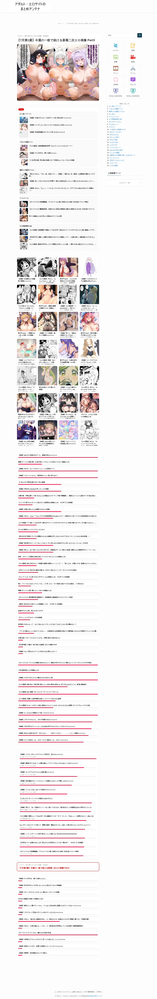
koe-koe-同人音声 (116, 150)
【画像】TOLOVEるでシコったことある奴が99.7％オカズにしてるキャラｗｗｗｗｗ (46, 726)
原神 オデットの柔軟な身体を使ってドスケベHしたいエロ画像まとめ (42, 557)
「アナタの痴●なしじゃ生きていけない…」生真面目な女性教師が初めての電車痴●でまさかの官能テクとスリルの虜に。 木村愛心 (58, 631)
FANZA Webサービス (95, 996)
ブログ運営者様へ (89, 992)
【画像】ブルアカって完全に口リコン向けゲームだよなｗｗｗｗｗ (40, 912)
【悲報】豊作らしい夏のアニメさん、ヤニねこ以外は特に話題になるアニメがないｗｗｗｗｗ (49, 905)
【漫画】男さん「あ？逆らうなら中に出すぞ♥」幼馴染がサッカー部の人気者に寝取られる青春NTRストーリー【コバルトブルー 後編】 (58, 550)
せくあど (112, 114)
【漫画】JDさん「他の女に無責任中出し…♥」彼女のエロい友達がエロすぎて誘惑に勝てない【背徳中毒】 (54, 919)
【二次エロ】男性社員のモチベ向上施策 (31, 482)
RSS (99, 992)
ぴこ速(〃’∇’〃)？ (115, 106)
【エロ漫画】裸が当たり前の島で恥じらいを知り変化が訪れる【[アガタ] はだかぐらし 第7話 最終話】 (52, 684)
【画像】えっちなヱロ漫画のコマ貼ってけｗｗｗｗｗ (36, 713)
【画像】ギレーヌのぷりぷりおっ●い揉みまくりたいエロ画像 (38, 892)
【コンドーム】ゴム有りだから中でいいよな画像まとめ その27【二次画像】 (44, 577)
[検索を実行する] (139, 35)
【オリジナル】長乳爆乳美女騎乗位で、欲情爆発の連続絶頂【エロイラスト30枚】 (46, 597)
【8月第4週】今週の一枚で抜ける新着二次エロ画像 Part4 (37, 644)
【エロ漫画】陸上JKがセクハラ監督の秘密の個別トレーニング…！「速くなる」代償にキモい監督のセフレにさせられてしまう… (58, 563)
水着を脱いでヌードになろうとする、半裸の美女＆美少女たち (39, 638)
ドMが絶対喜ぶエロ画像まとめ (28, 670)
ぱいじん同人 (114, 137)
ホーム (60, 23)
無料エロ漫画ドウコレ (117, 111)
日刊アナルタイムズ (117, 160)
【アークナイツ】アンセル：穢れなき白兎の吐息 (34, 933)
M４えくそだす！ (116, 132)
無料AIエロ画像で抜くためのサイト (122, 155)
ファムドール (113, 117)
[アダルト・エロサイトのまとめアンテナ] (30, 6)
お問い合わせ (76, 992)
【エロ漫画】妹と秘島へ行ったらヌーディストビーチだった (38, 692)
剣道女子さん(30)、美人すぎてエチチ (30, 611)
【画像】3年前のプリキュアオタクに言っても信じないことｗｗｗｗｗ (41, 939)
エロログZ (113, 145)
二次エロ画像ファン (116, 109)
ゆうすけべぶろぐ (115, 122)
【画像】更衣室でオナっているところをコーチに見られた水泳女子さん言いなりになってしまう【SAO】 (53, 543)
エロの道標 (114, 165)
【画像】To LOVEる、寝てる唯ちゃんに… (32, 878)
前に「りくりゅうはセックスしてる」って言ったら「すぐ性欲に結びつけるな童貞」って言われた (51, 584)
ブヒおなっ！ (113, 124)
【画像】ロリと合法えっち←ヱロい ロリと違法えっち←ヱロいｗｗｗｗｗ (43, 740)
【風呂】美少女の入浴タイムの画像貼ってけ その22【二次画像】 (40, 604)
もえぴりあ (114, 142)
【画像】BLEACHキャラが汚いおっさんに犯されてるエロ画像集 (40, 885)
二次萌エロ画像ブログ (118, 129)
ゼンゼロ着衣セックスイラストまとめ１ (31, 529)
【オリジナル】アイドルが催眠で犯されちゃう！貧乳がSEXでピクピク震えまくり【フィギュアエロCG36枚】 (55, 663)
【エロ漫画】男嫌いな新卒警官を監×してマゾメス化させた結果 (39, 699)
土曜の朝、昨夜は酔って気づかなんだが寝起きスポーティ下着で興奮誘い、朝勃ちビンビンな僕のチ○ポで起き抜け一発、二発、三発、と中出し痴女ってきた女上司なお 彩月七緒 (58, 496)
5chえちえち (114, 134)
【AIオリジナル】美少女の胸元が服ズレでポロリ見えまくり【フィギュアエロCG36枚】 (47, 570)
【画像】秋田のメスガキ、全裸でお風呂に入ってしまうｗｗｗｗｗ (40, 946)
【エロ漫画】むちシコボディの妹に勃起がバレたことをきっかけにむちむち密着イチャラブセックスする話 (54, 705)
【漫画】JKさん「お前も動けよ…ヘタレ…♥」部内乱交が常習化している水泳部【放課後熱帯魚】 (51, 926)
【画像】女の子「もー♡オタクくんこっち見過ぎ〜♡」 (37, 469)
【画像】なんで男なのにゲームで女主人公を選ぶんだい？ (37, 651)
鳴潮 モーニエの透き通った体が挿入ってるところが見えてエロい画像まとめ (43, 462)
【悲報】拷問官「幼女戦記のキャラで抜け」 (33, 953)
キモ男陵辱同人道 (115, 119)
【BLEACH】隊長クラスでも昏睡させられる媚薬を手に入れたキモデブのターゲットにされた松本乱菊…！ (54, 536)
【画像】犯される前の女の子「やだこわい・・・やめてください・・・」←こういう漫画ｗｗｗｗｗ (51, 733)
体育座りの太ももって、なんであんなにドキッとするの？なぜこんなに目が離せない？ (47, 624)
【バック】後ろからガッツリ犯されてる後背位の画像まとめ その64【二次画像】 (46, 502)
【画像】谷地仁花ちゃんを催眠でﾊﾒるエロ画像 (34, 509)
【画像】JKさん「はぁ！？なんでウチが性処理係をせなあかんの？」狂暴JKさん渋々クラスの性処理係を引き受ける (57, 516)
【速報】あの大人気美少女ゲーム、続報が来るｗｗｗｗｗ (37, 455)
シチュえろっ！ (115, 147)
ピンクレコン (114, 158)
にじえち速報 (114, 153)
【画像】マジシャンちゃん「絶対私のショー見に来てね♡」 (38, 475)
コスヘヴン (114, 163)
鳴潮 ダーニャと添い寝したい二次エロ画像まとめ (34, 590)
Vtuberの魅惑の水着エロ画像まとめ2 (30, 899)
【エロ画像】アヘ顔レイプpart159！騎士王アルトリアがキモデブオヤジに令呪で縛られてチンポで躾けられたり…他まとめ (58, 523)
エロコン (112, 127)
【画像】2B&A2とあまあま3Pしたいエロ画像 (33, 489)
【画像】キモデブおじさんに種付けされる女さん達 (35, 677)
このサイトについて (63, 992)
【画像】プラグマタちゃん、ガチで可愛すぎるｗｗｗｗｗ (37, 719)
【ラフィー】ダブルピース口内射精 (30, 617)
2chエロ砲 (113, 140)
